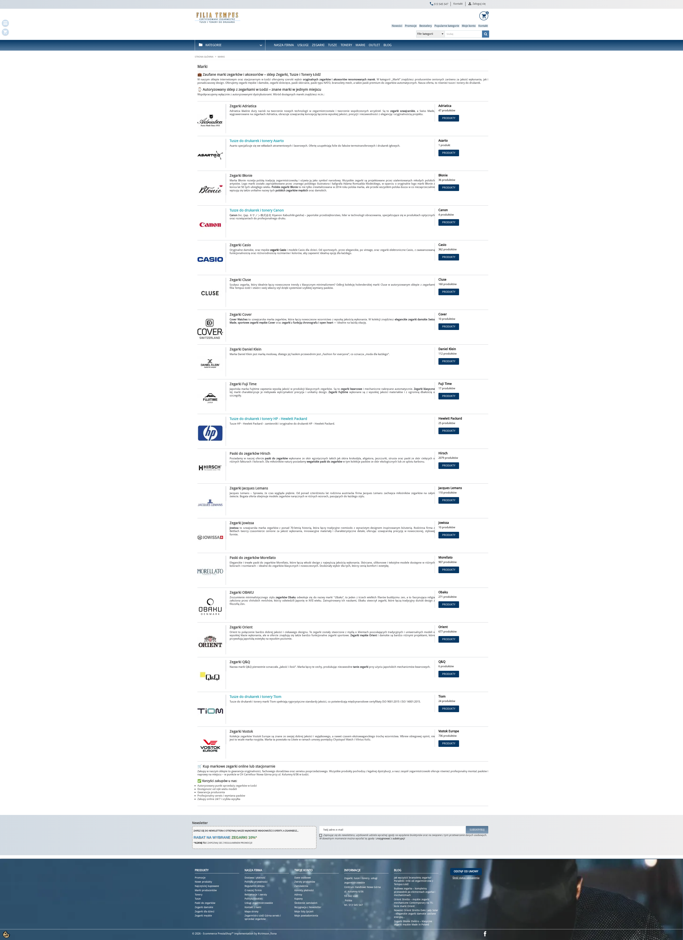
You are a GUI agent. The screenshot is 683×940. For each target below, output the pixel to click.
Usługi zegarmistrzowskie (259, 903)
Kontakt (458, 3)
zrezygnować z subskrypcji (390, 838)
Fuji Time (445, 384)
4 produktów (446, 214)
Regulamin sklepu (254, 886)
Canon (443, 210)
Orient (443, 627)
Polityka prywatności (256, 881)
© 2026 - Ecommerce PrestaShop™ (213, 933)
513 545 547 (441, 4)
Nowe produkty (203, 881)
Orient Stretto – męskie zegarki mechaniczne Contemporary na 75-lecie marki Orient (413, 903)
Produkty (448, 118)
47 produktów (446, 110)
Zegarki (318, 45)
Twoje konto (303, 870)
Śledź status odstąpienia (465, 877)
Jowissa (443, 523)
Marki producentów (206, 890)
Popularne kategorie (447, 25)
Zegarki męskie (203, 915)
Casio (442, 245)
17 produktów (446, 388)
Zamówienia (301, 886)
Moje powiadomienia (306, 915)
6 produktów (446, 666)
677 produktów (447, 631)
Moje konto (469, 25)
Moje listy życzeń (303, 911)
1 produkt (444, 145)
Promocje (411, 25)
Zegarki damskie (204, 907)
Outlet (374, 45)
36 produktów (446, 180)
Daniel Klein (447, 349)
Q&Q (441, 661)
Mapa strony (251, 911)
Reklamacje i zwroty (256, 894)
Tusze (332, 45)
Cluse (442, 279)
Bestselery (425, 25)
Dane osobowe (302, 877)
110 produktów (447, 492)
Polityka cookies (254, 898)
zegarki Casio (278, 250)
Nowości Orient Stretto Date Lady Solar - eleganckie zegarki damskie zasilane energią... (416, 913)
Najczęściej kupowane (207, 886)
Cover (442, 314)
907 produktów (447, 562)
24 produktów (446, 701)
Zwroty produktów (304, 881)
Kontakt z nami (253, 907)
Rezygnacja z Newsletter (307, 907)
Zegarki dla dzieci (204, 911)
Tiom (442, 696)
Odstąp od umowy (466, 871)
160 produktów (447, 284)
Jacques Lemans (450, 488)
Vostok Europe (448, 731)
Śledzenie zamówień (305, 903)
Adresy (298, 894)
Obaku (443, 592)
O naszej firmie (253, 890)
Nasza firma (284, 45)
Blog (387, 45)
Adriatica (444, 106)
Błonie (443, 175)
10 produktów (446, 319)
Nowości (397, 25)
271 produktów (447, 596)
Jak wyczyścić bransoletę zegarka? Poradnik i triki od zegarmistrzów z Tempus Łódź (413, 881)
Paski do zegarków (205, 903)
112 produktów (447, 353)
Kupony (298, 898)
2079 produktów (448, 457)
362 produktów (447, 249)
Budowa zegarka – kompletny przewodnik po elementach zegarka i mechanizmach (414, 892)
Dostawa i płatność (255, 877)
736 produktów (447, 735)
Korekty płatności (304, 890)
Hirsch (443, 453)
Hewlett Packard (450, 418)
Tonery (346, 45)
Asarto (443, 140)
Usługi (302, 45)
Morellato (445, 557)
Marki (360, 45)
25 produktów (446, 423)
